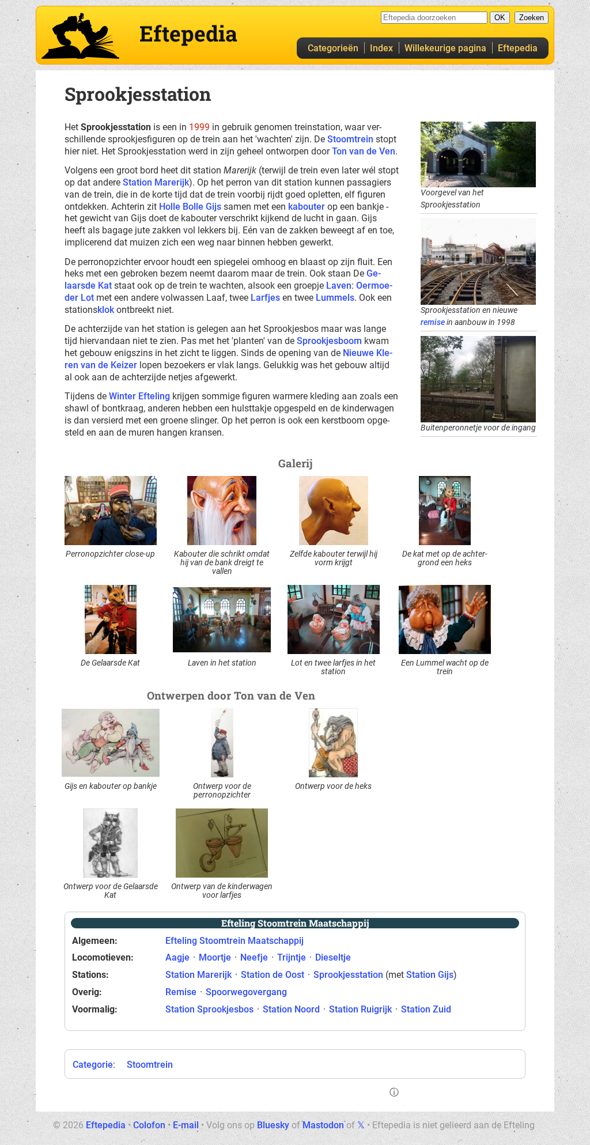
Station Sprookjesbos (209, 1009)
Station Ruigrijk (360, 1009)
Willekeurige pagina (445, 48)
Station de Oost (272, 974)
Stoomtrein (350, 139)
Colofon (149, 1125)
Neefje (254, 957)
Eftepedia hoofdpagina (80, 36)
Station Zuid (426, 1009)
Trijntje (291, 957)
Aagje (177, 957)
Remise (180, 992)
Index (381, 48)
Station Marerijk (156, 182)
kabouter (306, 206)
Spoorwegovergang (246, 992)
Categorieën (333, 48)
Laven (338, 285)
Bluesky (273, 1125)
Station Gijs (429, 974)
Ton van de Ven (363, 151)
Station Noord (291, 1009)
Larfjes (265, 297)
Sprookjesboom (329, 340)
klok (105, 309)
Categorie (93, 1064)
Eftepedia (518, 48)
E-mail (186, 1125)
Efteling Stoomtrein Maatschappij (234, 940)
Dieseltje (333, 957)
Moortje (215, 957)
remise (433, 322)
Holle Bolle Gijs (190, 206)
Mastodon (323, 1125)
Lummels (335, 297)
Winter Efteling (139, 396)
